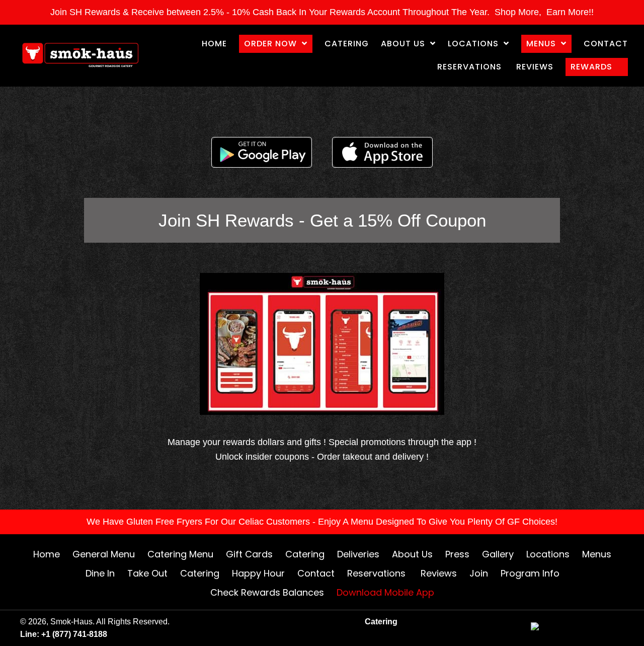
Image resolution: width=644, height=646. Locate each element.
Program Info (530, 573)
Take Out (147, 573)
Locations (548, 554)
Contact (316, 573)
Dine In (100, 573)
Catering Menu (180, 554)
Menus (596, 554)
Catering (305, 554)
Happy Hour (258, 573)
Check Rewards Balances (267, 592)
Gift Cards (249, 554)
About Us (412, 554)
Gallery (498, 554)
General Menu (103, 554)
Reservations (377, 573)
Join (478, 573)
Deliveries (358, 554)
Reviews (439, 573)
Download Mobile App (385, 592)
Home (46, 554)
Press (457, 554)
